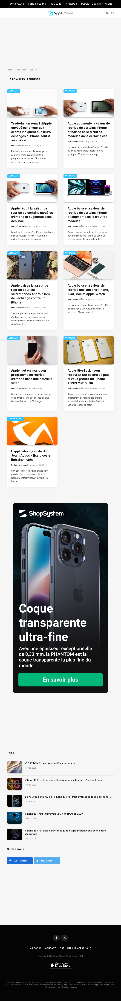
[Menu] (9, 13)
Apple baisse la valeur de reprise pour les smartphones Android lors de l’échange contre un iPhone (30, 294)
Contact (50, 948)
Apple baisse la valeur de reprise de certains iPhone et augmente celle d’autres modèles (87, 215)
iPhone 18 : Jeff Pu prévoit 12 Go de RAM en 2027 (54, 813)
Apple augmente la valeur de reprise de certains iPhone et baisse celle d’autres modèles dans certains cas (89, 130)
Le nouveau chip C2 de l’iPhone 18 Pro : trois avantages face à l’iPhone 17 (68, 796)
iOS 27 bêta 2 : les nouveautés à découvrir (50, 763)
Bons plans (17, 4)
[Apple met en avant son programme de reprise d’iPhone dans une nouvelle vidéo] (32, 350)
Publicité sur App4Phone (96, 4)
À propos (71, 4)
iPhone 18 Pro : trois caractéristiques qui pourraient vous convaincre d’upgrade (65, 832)
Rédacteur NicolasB (20, 465)
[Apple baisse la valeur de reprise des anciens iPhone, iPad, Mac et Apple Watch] (88, 265)
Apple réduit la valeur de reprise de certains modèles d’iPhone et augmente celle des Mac (32, 215)
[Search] (112, 13)
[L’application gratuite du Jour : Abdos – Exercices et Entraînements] (32, 431)
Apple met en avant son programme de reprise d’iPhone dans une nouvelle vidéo (31, 377)
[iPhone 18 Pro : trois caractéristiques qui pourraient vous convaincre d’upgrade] (14, 834)
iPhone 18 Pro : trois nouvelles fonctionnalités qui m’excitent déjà (63, 780)
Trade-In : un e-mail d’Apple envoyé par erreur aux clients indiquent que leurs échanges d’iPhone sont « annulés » (31, 132)
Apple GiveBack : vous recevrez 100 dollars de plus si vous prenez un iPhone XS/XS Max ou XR (88, 377)
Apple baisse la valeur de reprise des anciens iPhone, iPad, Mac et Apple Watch (88, 290)
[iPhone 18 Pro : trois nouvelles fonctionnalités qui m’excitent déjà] (14, 784)
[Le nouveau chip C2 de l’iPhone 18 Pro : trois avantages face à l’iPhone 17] (14, 801)
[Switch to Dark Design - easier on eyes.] (107, 13)
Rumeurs (56, 4)
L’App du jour (15, 419)
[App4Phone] (60, 13)
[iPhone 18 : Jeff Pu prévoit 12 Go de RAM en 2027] (14, 818)
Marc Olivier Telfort (19, 146)
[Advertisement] (60, 43)
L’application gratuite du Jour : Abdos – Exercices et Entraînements (31, 455)
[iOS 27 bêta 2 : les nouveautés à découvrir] (14, 767)
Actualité (14, 91)
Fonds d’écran (37, 4)
